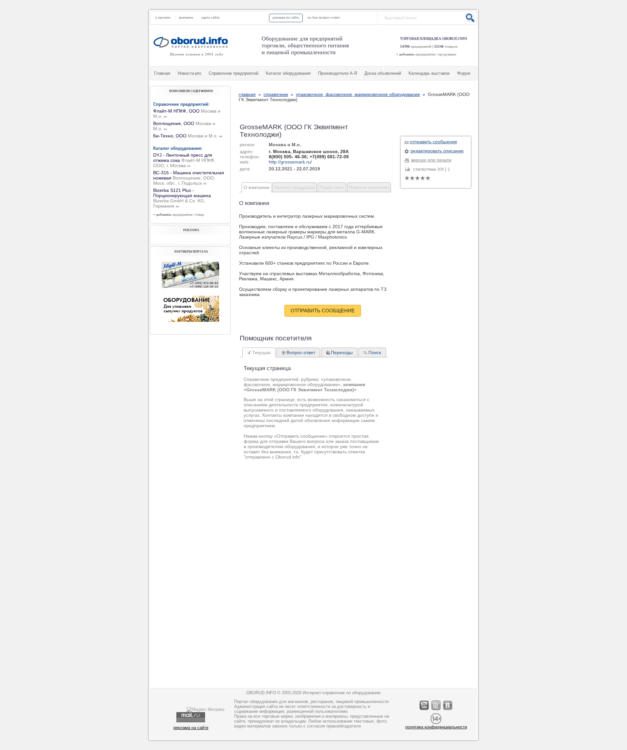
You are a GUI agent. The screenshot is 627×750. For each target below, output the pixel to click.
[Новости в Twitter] (436, 710)
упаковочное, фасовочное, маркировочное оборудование (358, 94)
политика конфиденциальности (436, 727)
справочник (276, 94)
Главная (162, 73)
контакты (186, 17)
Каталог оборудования (288, 73)
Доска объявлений (382, 73)
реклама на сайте (286, 17)
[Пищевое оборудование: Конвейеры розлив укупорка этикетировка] (190, 286)
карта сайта (210, 17)
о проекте (162, 17)
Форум (463, 73)
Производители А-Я (337, 73)
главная (247, 94)
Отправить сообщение (323, 310)
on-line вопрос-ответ (323, 17)
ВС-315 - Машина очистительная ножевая (188, 178)
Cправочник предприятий (233, 73)
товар (199, 214)
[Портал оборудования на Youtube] (424, 710)
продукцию (447, 54)
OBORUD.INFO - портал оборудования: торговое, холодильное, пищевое (192, 42)
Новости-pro (189, 73)
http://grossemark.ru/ (290, 161)
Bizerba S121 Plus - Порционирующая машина (182, 198)
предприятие (425, 54)
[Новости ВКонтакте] (448, 710)
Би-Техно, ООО (187, 135)
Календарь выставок (429, 73)
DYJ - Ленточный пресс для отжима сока (184, 160)
